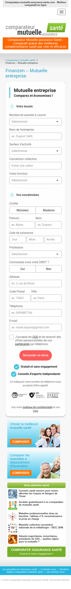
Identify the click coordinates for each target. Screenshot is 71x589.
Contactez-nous (48, 569)
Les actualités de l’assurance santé (19, 569)
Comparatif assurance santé (36, 551)
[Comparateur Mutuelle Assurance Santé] (35, 29)
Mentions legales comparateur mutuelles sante (38, 570)
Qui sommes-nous (56, 572)
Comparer (20, 441)
